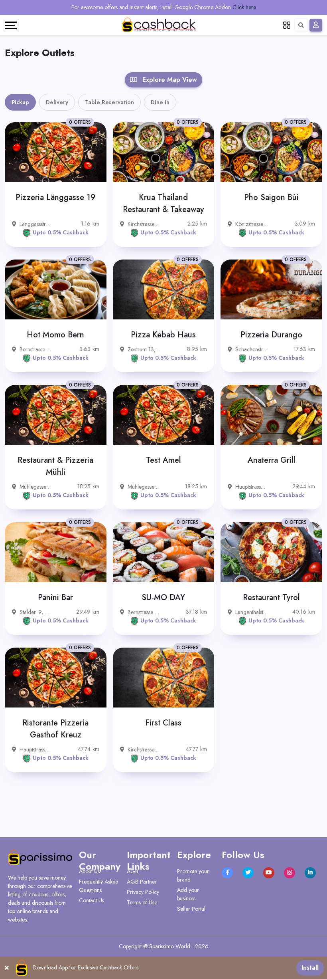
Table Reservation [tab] (109, 102)
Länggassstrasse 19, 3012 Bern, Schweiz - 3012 (36, 224)
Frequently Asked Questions (98, 886)
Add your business (188, 894)
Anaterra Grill (271, 460)
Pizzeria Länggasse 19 (55, 197)
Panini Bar (55, 597)
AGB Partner (142, 882)
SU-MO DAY (163, 597)
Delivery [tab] (57, 102)
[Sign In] (315, 25)
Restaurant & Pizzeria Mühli (55, 466)
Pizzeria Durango (271, 335)
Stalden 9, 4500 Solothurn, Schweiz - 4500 (36, 612)
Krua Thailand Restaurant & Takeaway (163, 203)
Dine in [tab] (160, 102)
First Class (163, 723)
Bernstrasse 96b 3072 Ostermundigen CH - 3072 (36, 349)
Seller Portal (191, 909)
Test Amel (163, 460)
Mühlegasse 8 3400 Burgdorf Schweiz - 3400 (36, 487)
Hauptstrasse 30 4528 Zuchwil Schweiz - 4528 (251, 487)
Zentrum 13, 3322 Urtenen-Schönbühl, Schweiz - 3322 (144, 349)
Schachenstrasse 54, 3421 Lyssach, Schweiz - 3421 (251, 349)
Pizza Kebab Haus (163, 335)
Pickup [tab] (20, 102)
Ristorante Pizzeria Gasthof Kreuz (55, 729)
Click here (244, 7)
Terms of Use (142, 902)
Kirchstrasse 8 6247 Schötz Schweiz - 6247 (144, 749)
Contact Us (91, 900)
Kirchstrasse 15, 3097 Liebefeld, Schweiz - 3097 (144, 224)
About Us (89, 871)
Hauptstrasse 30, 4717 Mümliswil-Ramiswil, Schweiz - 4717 (36, 749)
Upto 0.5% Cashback (61, 232)
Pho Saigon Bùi (271, 197)
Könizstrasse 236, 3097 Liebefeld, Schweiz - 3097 (251, 224)
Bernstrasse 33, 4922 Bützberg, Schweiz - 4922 (144, 612)
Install (310, 967)
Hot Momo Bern (55, 335)
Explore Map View (168, 79)
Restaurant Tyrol (271, 597)
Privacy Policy (143, 892)
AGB (132, 871)
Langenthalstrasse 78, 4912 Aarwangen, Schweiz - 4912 (251, 612)
